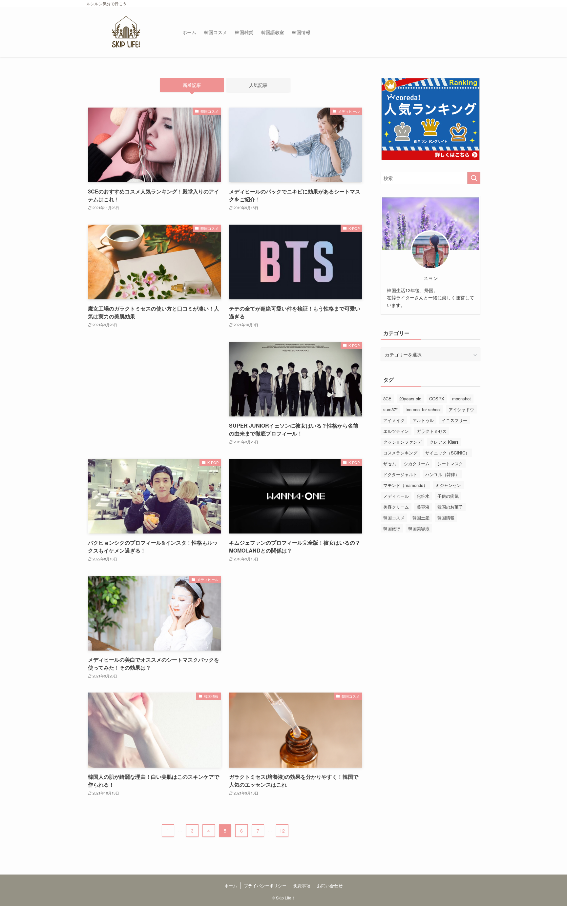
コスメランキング (400, 453)
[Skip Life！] (126, 32)
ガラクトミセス (432, 431)
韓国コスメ (394, 517)
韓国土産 (421, 517)
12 (282, 830)
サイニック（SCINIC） (447, 453)
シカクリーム (417, 463)
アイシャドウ (461, 409)
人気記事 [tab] (258, 85)
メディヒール (396, 496)
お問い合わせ (330, 885)
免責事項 (301, 885)
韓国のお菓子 (450, 507)
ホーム (230, 885)
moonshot (461, 398)
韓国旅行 (391, 528)
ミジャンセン (448, 485)
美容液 (423, 507)
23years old (410, 398)
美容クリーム (396, 507)
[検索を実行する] (473, 178)
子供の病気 (448, 496)
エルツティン (396, 431)
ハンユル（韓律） (442, 474)
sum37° (390, 409)
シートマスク (450, 463)
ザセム (389, 463)
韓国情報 (445, 517)
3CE (387, 398)
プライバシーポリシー (265, 885)
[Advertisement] (154, 369)
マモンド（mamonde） (405, 485)
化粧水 (423, 496)
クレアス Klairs (444, 442)
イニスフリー (454, 420)
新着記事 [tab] (192, 85)
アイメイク (394, 420)
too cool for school (423, 409)
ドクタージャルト (400, 474)
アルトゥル (423, 420)
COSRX (436, 398)
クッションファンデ (402, 442)
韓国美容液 (419, 528)
